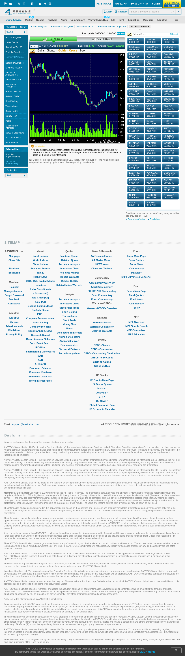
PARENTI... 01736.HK (134, 137)
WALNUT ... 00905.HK (169, 92)
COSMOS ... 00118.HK (170, 48)
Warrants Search (102, 322)
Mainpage (14, 256)
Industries (40, 285)
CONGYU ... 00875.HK (152, 92)
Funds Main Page (136, 291)
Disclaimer (155, 219)
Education (14, 272)
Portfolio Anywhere (14, 52)
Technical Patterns (14, 57)
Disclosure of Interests (11, 126)
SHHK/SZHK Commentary (102, 291)
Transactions (11, 106)
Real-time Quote (13, 37)
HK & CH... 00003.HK (134, 40)
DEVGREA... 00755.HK (153, 77)
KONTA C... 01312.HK (134, 122)
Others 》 (174, 34)
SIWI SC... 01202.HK (169, 107)
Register (14, 287)
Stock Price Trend (69, 307)
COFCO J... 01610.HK (134, 129)
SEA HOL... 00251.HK (134, 63)
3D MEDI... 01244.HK (152, 114)
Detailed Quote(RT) (15, 63)
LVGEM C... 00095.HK (152, 48)
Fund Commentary (102, 295)
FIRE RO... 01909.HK (169, 137)
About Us (14, 318)
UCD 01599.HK (169, 122)
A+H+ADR (40, 364)
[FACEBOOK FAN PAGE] (32, 4)
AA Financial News (101, 256)
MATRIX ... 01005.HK (152, 100)
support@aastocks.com (25, 424)
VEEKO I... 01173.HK (152, 107)
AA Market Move (13, 137)
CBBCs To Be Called (102, 357)
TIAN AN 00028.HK (151, 40)
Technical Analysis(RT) (11, 73)
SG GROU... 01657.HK (152, 129)
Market (101, 388)
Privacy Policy (14, 334)
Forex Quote (135, 260)
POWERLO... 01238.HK (135, 114)
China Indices (40, 264)
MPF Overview (136, 322)
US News (101, 401)
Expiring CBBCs (102, 361)
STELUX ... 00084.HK (134, 48)
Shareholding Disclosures (40, 351)
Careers (14, 322)
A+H (40, 355)
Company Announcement (40, 318)
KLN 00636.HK (134, 77)
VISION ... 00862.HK (169, 85)
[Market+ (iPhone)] (40, 3)
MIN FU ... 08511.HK (134, 203)
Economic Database (40, 372)
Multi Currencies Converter (136, 277)
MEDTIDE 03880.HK (134, 181)
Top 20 (40, 272)
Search (23, 27)
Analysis (101, 392)
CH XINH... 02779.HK (169, 159)
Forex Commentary (102, 299)
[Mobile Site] (50, 3)
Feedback (14, 299)
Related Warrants (69, 277)
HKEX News (102, 264)
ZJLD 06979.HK (151, 189)
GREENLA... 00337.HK (135, 70)
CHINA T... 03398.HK (169, 166)
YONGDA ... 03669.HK (152, 174)
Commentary (136, 268)
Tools (135, 307)
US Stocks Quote (101, 384)
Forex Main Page (136, 256)
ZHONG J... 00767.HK (169, 77)
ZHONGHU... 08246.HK (170, 189)
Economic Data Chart (40, 376)
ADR (40, 360)
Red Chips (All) (40, 297)
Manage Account (13, 291)
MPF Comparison (136, 330)
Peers (8, 121)
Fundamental (11, 142)
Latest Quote (11, 42)
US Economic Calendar (102, 409)
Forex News (136, 264)
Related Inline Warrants (69, 285)
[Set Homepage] (5, 3)
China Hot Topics (101, 268)
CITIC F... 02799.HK (134, 166)
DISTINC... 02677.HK (152, 159)
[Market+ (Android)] (45, 3)
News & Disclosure (14, 133)
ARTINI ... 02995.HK (151, 166)
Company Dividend (40, 326)
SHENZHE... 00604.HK (170, 70)
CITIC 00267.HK (151, 63)
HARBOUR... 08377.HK (153, 196)
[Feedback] (10, 4)
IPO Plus (40, 347)
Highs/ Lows (40, 277)
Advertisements (14, 326)
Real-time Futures (40, 268)
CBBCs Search (102, 345)
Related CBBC (12, 96)
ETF (39, 314)
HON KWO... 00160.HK (153, 55)
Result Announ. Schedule (40, 339)
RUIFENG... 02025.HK (135, 144)
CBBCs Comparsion (102, 349)
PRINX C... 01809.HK (152, 137)
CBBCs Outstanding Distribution (102, 353)
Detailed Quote (69, 260)
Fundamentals (68, 345)
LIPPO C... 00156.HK (134, 55)
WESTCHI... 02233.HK (169, 144)
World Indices (40, 260)
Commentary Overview (102, 282)
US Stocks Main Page (102, 380)
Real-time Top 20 (13, 47)
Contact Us (14, 303)
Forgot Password (14, 295)
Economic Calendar (40, 368)
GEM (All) (40, 301)
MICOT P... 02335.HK (134, 151)
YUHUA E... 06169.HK (152, 181)
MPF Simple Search (136, 326)
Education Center (136, 219)
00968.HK (62, 46)
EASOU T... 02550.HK (134, 159)
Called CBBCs (102, 366)
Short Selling (11, 101)
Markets (135, 272)
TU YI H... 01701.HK (169, 129)
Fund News (136, 299)
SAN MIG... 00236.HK (169, 55)
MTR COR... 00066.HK (170, 40)
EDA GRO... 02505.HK (169, 151)
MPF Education (136, 334)
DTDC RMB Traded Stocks (40, 281)
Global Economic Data (102, 405)
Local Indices (40, 256)
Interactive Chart (13, 79)
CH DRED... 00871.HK (135, 92)
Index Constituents (40, 289)
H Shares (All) (40, 293)
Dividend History (13, 67)
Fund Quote (135, 295)
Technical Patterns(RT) (11, 162)
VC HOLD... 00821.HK (152, 85)
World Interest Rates (40, 380)
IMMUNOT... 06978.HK (135, 189)
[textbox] (155, 11)
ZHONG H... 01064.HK (169, 100)
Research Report (40, 335)
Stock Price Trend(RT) (10, 85)
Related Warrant (13, 91)
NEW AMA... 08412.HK (170, 196)
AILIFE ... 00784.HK (134, 85)
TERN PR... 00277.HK (169, 63)
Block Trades (11, 111)
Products (14, 268)
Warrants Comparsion (102, 326)
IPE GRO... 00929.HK (134, 100)
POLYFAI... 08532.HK (152, 203)
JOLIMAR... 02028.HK (152, 144)
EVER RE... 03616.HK (134, 174)
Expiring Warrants (102, 331)
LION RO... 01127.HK (134, 107)
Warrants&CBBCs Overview (102, 308)
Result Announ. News (40, 331)
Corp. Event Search (40, 343)
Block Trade (69, 320)
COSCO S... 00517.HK (152, 70)
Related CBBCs (69, 281)
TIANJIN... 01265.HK (169, 114)
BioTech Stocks (40, 310)
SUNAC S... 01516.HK (152, 122)
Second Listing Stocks (40, 306)
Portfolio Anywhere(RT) (12, 155)
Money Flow (11, 116)
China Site (14, 260)
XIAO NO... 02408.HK (152, 151)
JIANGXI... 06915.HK (169, 181)
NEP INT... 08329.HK (134, 196)
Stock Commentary (102, 287)
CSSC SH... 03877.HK (169, 174)
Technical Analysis (69, 264)
